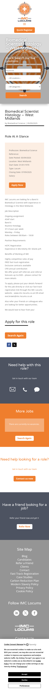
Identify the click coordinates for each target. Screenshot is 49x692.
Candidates (24, 559)
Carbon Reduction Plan (24, 580)
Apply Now (17, 185)
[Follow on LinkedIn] (16, 613)
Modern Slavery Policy (24, 584)
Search (23, 95)
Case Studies (24, 577)
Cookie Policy (24, 591)
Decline (24, 680)
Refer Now (24, 526)
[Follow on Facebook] (9, 345)
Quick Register (24, 29)
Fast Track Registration (24, 573)
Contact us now (24, 478)
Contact (24, 570)
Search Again (16, 335)
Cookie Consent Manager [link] (13, 644)
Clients (24, 566)
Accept (24, 674)
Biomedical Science (16, 123)
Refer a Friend (24, 563)
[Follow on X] (14, 345)
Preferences (25, 686)
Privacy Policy (24, 587)
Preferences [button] (22, 667)
